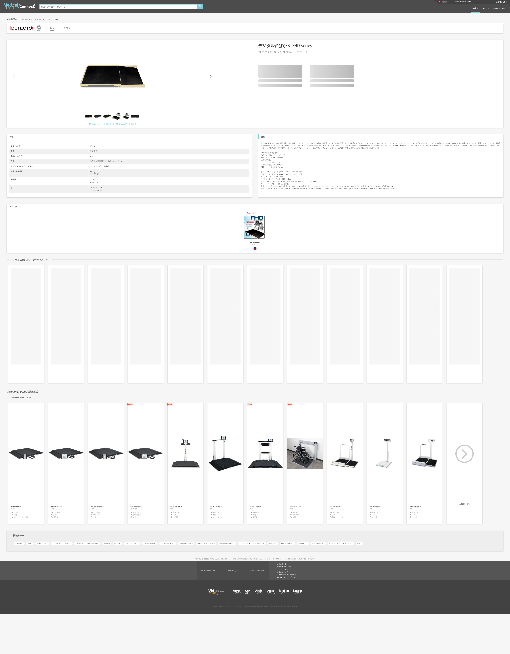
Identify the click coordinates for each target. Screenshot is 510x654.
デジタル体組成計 (318, 543)
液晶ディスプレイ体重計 (206, 543)
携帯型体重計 (303, 543)
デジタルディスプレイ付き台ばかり (252, 543)
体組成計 (107, 543)
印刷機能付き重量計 (186, 543)
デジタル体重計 (42, 543)
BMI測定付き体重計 (167, 543)
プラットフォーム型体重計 (61, 543)
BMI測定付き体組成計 (227, 543)
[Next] (211, 76)
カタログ (485, 8)
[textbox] (118, 6)
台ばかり (117, 543)
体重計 (30, 543)
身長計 (359, 543)
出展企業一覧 (281, 564)
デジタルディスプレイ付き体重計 (87, 543)
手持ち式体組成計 (287, 543)
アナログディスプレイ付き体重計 (341, 543)
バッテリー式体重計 (132, 543)
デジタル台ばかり (149, 543)
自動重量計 (19, 543)
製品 (474, 8)
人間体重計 (273, 543)
